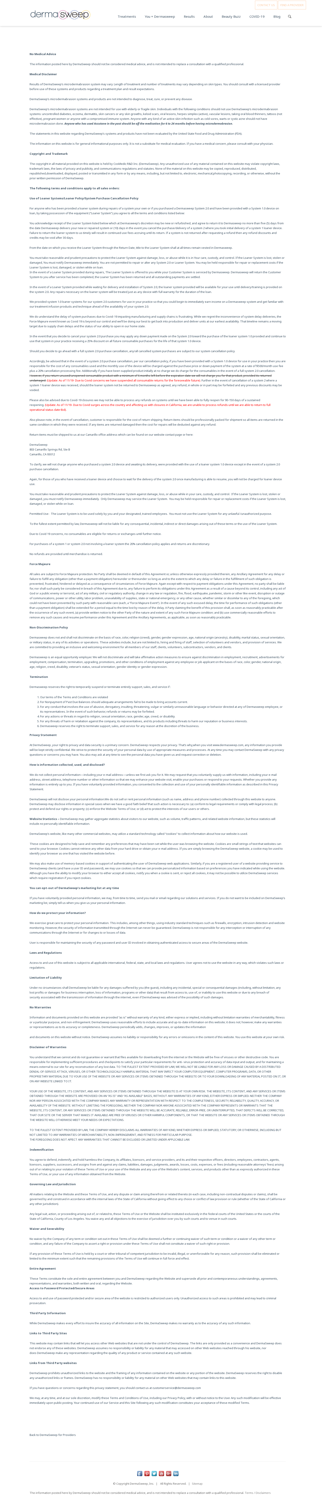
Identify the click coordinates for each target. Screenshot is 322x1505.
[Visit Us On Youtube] (161, 1471)
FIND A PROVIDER (292, 5)
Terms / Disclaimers (258, 1493)
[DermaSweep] (60, 13)
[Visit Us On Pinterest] (146, 1471)
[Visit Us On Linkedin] (175, 1471)
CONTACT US (266, 5)
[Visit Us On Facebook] (139, 1471)
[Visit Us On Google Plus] (168, 1471)
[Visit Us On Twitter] (154, 1471)
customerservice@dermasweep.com (176, 1388)
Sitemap (197, 1484)
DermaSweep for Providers (58, 1435)
